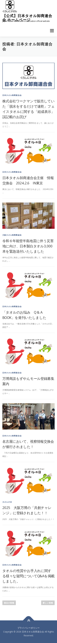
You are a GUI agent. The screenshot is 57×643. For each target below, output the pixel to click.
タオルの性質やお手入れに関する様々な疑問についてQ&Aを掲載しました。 (28, 575)
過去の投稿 (9, 602)
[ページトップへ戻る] (28, 620)
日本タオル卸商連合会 (12, 95)
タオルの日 (7, 502)
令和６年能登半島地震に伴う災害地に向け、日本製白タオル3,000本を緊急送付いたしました (28, 246)
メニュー (52, 30)
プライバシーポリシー (28, 627)
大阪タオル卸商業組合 (12, 235)
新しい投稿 (48, 602)
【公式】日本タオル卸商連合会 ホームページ (27, 17)
